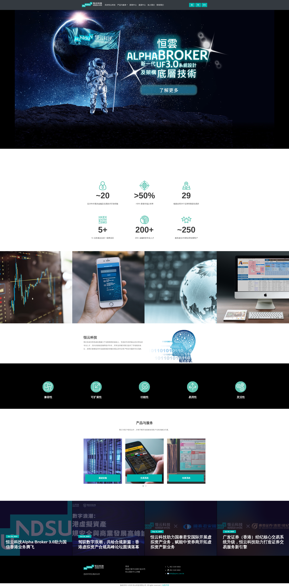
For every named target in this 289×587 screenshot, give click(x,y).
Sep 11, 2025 (85, 531)
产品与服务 (121, 5)
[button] (143, 486)
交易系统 (103, 478)
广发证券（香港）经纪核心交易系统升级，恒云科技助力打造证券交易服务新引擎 (180, 542)
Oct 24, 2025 (12, 536)
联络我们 (160, 5)
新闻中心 (133, 5)
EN (204, 5)
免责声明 (165, 585)
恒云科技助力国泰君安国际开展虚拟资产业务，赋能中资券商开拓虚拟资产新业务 (108, 542)
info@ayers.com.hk (177, 573)
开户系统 (186, 478)
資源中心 (142, 5)
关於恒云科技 (110, 5)
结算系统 (144, 478)
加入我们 (151, 5)
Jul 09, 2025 (157, 531)
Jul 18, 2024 (229, 536)
